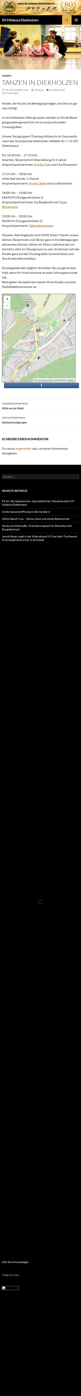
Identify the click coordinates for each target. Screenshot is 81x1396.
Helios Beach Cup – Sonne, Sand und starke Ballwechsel (35, 518)
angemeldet (23, 448)
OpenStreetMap (44, 380)
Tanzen (6, 75)
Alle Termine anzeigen (15, 1262)
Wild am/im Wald (15, 406)
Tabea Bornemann (41, 225)
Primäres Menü (76, 20)
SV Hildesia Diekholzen (20, 20)
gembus (39, 90)
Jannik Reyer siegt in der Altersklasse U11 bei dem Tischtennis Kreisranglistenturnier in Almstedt (39, 538)
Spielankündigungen (14, 420)
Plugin (70, 380)
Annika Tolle (42, 164)
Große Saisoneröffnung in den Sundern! (26, 511)
